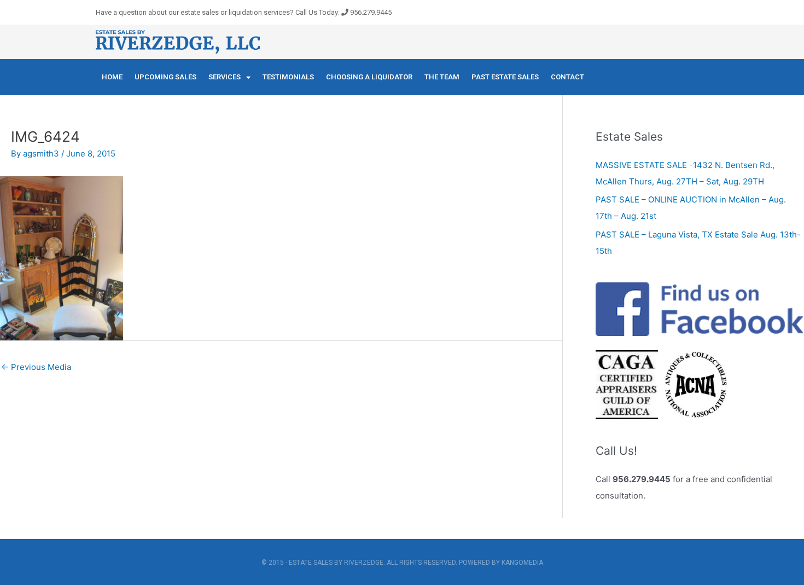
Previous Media (36, 367)
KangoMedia (522, 562)
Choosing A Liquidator (369, 77)
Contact (567, 77)
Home (112, 77)
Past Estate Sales (505, 77)
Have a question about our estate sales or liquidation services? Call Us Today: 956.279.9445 (244, 12)
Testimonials (288, 77)
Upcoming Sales (165, 77)
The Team (441, 77)
